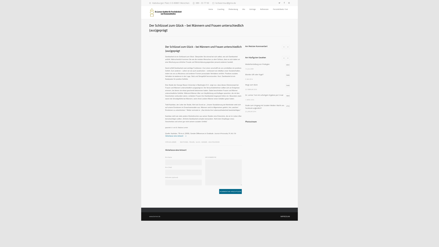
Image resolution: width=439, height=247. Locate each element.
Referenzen (264, 9)
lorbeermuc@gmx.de (225, 3)
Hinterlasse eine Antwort (174, 136)
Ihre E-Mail (168, 167)
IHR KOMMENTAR (210, 157)
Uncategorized (214, 142)
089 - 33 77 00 (202, 3)
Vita (243, 9)
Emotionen (184, 142)
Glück (198, 142)
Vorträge (252, 9)
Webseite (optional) (171, 177)
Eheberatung (233, 9)
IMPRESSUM (285, 216)
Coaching (220, 9)
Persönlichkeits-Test (280, 9)
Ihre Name (168, 157)
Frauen (191, 142)
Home (210, 9)
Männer (204, 142)
